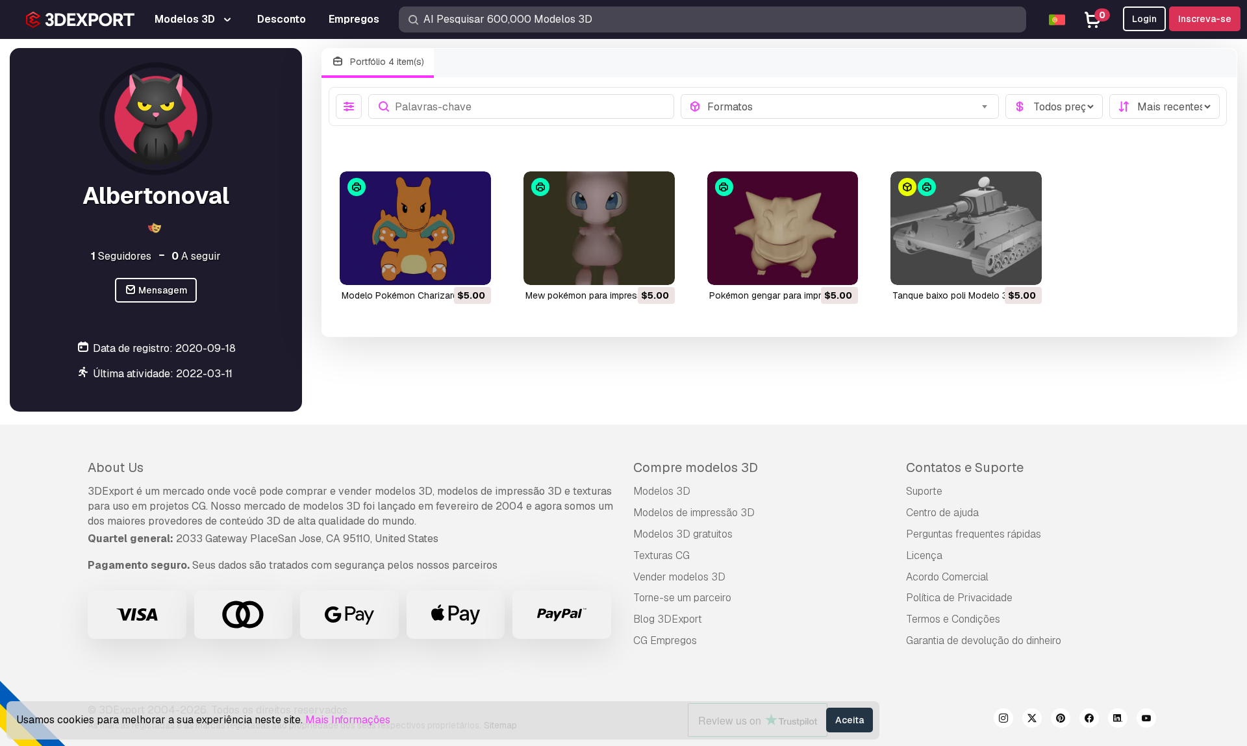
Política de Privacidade (959, 597)
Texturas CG (661, 555)
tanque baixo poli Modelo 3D (953, 295)
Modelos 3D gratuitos (683, 534)
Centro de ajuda (942, 512)
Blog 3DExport (667, 619)
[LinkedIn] (1118, 720)
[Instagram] (1003, 720)
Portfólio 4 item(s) (385, 62)
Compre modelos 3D (695, 467)
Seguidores (121, 256)
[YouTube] (1146, 720)
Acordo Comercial (947, 577)
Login (1144, 19)
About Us (116, 467)
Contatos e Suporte (965, 467)
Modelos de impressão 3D (694, 512)
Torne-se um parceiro (682, 597)
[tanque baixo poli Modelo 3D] (966, 228)
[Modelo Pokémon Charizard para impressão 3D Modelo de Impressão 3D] (415, 228)
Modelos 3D (661, 491)
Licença (924, 555)
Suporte (924, 491)
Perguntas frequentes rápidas (973, 534)
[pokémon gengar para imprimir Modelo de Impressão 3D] (783, 228)
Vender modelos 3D (679, 577)
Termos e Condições (953, 619)
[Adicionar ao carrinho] (445, 267)
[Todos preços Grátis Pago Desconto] (1054, 106)
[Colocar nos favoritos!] (472, 267)
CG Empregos (665, 640)
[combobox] (849, 106)
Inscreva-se (1204, 19)
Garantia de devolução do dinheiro (983, 640)
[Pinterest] (1061, 720)
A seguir (196, 256)
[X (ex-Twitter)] (1032, 720)
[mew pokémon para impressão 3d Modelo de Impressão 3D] (599, 228)
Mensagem (162, 290)
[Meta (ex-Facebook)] (1089, 720)
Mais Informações (347, 720)
